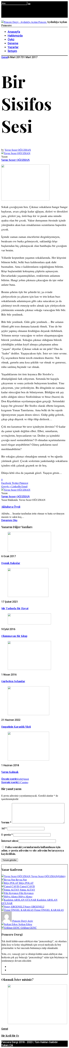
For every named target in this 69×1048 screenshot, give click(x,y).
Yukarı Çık (7, 1045)
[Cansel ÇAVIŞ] (10, 886)
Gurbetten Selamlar (13, 681)
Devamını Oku (9, 520)
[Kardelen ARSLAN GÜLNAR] (19, 899)
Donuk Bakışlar (10, 563)
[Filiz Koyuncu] (10, 893)
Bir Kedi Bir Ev (10, 1035)
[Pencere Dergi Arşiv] (6, 920)
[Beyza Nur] (8, 879)
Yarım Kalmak (9, 772)
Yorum (6, 822)
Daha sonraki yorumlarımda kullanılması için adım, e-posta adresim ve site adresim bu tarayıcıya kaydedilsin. (32, 850)
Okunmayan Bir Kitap (14, 636)
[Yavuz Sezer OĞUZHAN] (16, 876)
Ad (4, 828)
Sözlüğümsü (15, 779)
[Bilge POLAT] (10, 883)
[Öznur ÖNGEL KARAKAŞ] (17, 910)
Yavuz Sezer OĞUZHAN (17, 149)
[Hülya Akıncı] (9, 896)
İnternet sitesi (9, 840)
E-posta (7, 834)
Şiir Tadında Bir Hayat (14, 608)
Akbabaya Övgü (10, 506)
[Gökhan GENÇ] (11, 927)
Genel (4, 57)
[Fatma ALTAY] (10, 889)
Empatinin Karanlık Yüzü (16, 726)
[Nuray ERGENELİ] (12, 906)
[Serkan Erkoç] (9, 924)
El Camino (14, 782)
